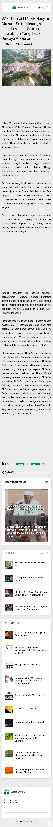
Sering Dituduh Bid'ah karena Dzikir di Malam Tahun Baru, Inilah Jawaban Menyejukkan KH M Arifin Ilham (26, 531)
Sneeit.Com (32, 821)
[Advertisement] (25, 107)
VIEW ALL (42, 553)
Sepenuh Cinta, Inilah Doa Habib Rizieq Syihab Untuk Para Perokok (26, 508)
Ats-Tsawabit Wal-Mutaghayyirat (30, 695)
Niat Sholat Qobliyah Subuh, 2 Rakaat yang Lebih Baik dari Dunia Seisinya (30, 650)
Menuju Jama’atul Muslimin (28, 664)
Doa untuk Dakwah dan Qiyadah (29, 722)
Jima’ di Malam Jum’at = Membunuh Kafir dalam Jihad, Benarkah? (29, 755)
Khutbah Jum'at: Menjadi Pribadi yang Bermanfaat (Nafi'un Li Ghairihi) (30, 738)
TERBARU (10, 553)
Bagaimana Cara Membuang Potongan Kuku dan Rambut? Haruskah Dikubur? (28, 681)
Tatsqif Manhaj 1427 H (25, 708)
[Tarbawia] (20, 8)
